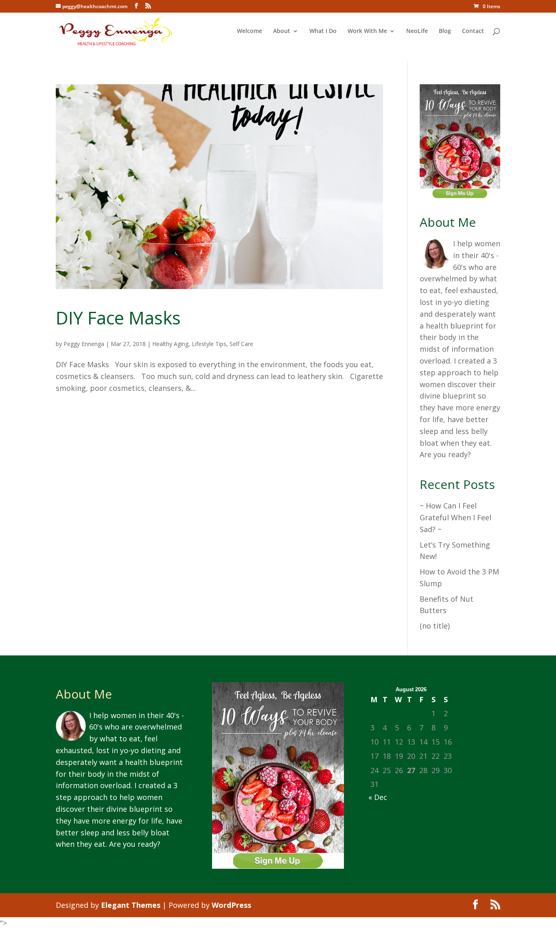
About (281, 31)
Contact (473, 31)
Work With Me (367, 31)
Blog (445, 31)
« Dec (377, 797)
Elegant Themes (130, 905)
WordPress (231, 905)
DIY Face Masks (118, 318)
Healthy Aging (170, 344)
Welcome (249, 31)
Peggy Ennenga (83, 344)
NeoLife (417, 31)
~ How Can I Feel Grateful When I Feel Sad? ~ (455, 517)
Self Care (241, 344)
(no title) (435, 626)
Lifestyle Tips (209, 344)
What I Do (323, 31)
